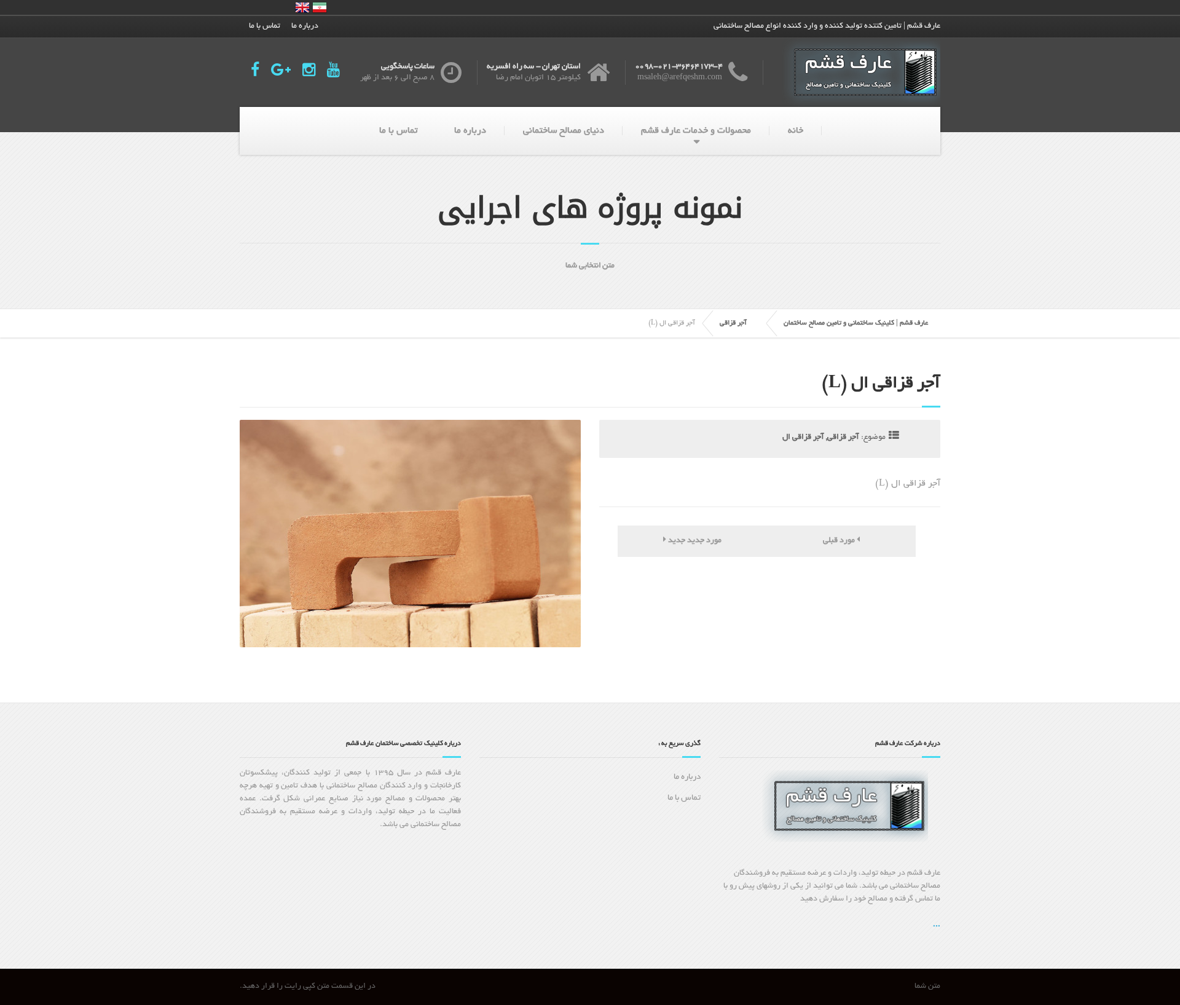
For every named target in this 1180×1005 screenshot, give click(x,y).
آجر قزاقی (733, 323)
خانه (795, 131)
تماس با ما (264, 26)
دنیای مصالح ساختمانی (563, 131)
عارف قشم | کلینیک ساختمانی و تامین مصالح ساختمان (856, 323)
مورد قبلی (840, 541)
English (302, 7)
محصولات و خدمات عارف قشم (696, 131)
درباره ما (304, 26)
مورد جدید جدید (694, 541)
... (936, 925)
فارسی (319, 7)
